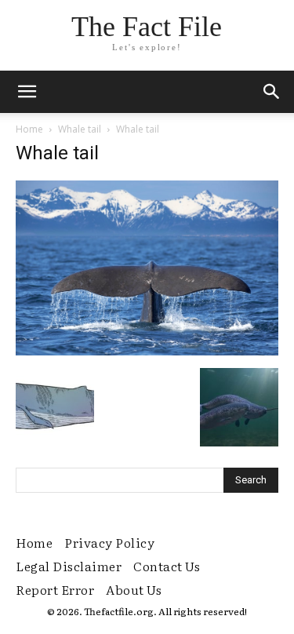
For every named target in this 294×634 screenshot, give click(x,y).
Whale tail (79, 129)
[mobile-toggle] (27, 92)
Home (29, 129)
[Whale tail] (147, 351)
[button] (272, 92)
